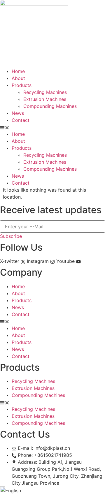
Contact (20, 120)
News (18, 113)
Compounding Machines (50, 106)
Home (18, 71)
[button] (52, 127)
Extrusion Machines (44, 99)
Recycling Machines (45, 92)
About (18, 78)
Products (22, 85)
